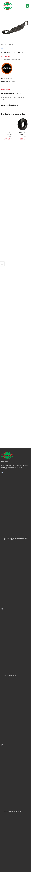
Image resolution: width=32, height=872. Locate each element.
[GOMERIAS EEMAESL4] (22, 124)
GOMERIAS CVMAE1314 (8, 255)
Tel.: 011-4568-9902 (10, 675)
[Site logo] (7, 6)
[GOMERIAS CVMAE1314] (8, 184)
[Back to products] (26, 45)
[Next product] (28, 45)
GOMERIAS (10, 45)
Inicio (3, 45)
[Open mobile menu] (27, 6)
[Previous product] (24, 45)
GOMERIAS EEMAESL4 (22, 133)
